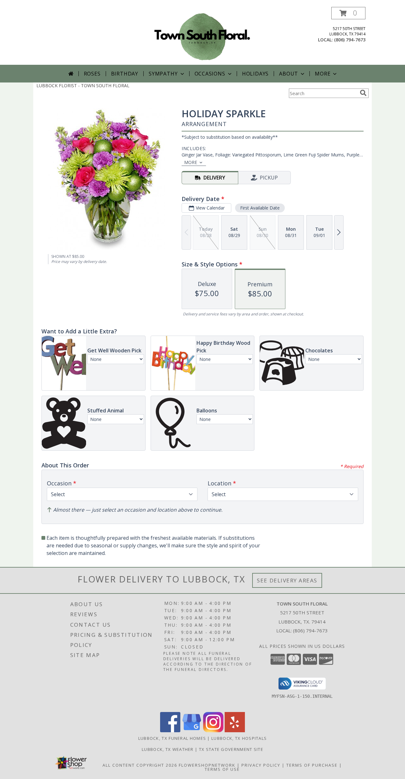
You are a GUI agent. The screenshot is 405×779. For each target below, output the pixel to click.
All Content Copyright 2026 (140, 765)
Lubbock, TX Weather (168, 749)
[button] (348, 13)
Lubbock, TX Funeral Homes (172, 738)
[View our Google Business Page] (192, 730)
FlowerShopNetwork (207, 765)
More (322, 73)
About (288, 73)
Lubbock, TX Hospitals (239, 738)
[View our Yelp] (235, 730)
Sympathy (163, 73)
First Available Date (260, 208)
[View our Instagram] (213, 730)
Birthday (124, 73)
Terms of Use (222, 769)
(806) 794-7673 (349, 40)
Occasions (210, 73)
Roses (92, 73)
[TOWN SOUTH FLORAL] (202, 36)
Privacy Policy (260, 765)
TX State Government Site (231, 749)
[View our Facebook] (170, 730)
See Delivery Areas (287, 580)
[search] (363, 92)
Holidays (255, 73)
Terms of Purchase (312, 765)
